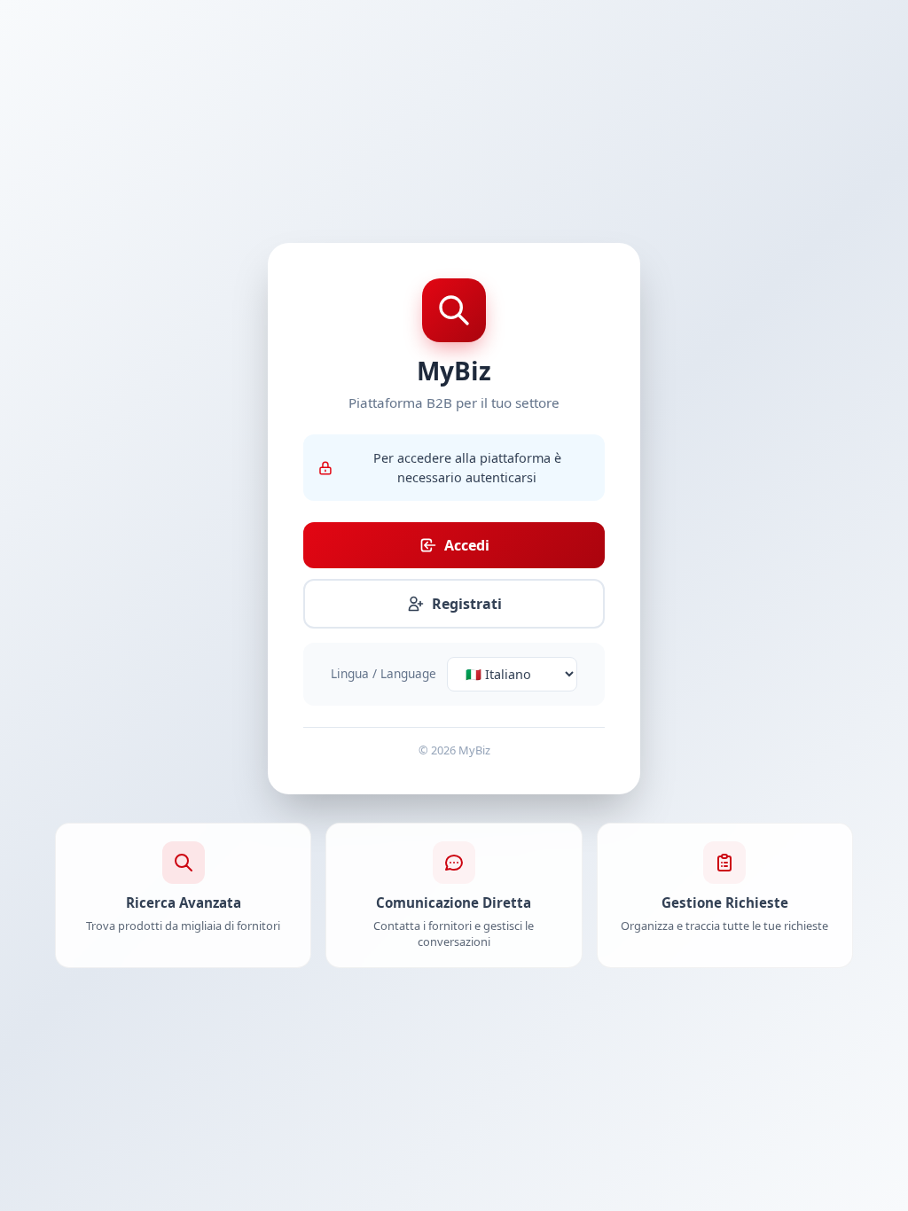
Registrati (467, 603)
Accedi (466, 545)
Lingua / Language (383, 673)
